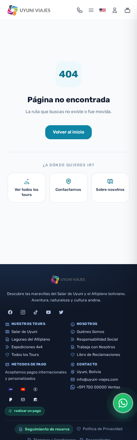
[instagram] (23, 312)
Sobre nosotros (110, 189)
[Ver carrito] (127, 10)
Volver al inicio (68, 132)
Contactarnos (68, 189)
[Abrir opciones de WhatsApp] (123, 403)
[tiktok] (36, 312)
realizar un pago (27, 411)
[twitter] (61, 312)
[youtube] (48, 312)
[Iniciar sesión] (114, 10)
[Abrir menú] (91, 10)
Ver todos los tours (27, 192)
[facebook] (10, 312)
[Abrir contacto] (80, 10)
